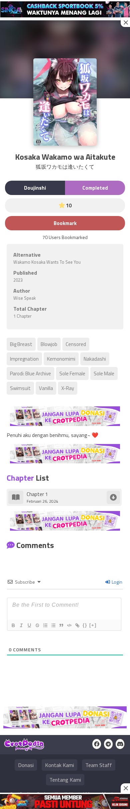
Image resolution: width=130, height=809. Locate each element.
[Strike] (37, 625)
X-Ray (67, 388)
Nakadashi (95, 359)
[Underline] (29, 625)
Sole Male (104, 373)
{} (85, 625)
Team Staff (98, 765)
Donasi (26, 765)
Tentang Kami (65, 780)
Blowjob (49, 344)
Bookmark (65, 223)
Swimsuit (20, 388)
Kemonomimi (61, 359)
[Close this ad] (125, 22)
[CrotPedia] (24, 748)
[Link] (77, 625)
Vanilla (46, 388)
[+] (93, 625)
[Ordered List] (45, 625)
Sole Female (72, 373)
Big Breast (21, 344)
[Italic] (21, 625)
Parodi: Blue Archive (30, 373)
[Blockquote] (61, 625)
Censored (76, 344)
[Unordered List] (53, 625)
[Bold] (13, 625)
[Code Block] (69, 625)
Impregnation (24, 359)
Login (116, 581)
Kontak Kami (59, 765)
